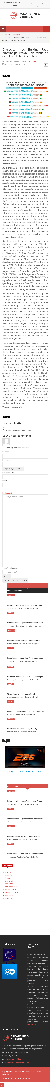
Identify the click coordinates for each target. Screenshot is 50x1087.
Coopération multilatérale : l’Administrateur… (24, 640)
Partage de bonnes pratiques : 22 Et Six (24, 772)
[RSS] (31, 3)
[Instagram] (37, 6)
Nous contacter (13, 5)
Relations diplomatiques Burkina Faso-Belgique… (26, 605)
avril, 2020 (9, 872)
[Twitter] (39, 3)
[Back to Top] (2, 1085)
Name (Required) (9, 472)
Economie (16, 35)
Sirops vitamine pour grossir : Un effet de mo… (25, 694)
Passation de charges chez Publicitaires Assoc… (26, 658)
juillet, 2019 (9, 898)
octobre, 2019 (10, 890)
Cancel (6, 580)
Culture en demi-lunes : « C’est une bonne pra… (26, 676)
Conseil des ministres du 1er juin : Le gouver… (25, 728)
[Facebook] (35, 3)
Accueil (7, 35)
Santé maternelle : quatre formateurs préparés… (26, 623)
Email (4, 481)
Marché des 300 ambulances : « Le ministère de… (26, 711)
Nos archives (18, 2)
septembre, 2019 (11, 892)
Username (6, 452)
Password (6, 460)
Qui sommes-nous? (9, 2)
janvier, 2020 (9, 881)
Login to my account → (13, 469)
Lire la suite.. (32, 1025)
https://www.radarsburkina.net (17, 1063)
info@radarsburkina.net (14, 1059)
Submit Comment (20, 580)
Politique (11, 595)
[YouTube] (43, 3)
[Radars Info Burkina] (25, 15)
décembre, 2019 (11, 884)
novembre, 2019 (11, 887)
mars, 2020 (9, 875)
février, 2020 (9, 878)
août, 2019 (9, 895)
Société (10, 613)
